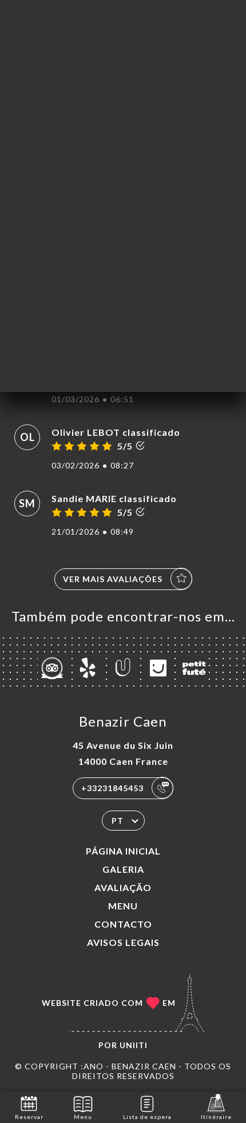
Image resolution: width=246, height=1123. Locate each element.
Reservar (29, 1116)
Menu (123, 905)
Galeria (123, 869)
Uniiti (134, 1045)
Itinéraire (216, 1116)
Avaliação (123, 887)
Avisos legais (123, 942)
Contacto (123, 924)
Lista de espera (147, 1116)
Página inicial (123, 850)
